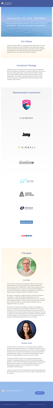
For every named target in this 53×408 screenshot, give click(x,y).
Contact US (40, 392)
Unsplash (43, 404)
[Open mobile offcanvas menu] (39, 3)
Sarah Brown (36, 404)
